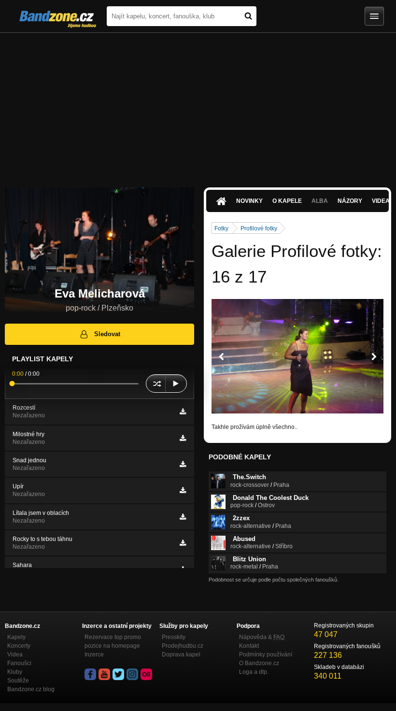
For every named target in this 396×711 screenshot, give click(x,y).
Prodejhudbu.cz (182, 645)
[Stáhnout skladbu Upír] (182, 490)
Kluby (14, 671)
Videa (15, 654)
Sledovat (107, 334)
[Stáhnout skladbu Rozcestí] (182, 411)
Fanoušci (19, 663)
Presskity (173, 637)
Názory (350, 201)
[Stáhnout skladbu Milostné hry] (182, 438)
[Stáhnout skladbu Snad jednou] (182, 464)
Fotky (221, 228)
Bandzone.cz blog (31, 689)
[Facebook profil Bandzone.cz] (90, 674)
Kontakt (249, 645)
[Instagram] (132, 674)
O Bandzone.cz (259, 663)
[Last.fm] (146, 674)
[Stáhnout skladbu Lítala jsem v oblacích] (182, 516)
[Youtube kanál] (104, 674)
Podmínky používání (265, 654)
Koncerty (18, 645)
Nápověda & (261, 637)
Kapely (16, 637)
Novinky (249, 201)
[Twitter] (118, 674)
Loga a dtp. (254, 671)
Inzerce (94, 654)
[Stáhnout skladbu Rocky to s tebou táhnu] (182, 543)
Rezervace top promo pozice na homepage (113, 641)
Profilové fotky (258, 228)
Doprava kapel (181, 654)
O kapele (287, 201)
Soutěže (18, 680)
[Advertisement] (198, 105)
